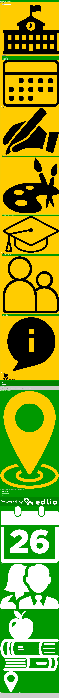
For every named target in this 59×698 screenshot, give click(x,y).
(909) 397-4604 (15, 489)
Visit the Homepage (3, 389)
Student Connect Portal (7, 254)
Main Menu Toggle (3, 2)
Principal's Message (7, 57)
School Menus (6, 315)
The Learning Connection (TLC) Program (10, 215)
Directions (19, 692)
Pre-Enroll (5, 156)
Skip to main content (3, 0)
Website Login (6, 59)
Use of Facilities (6, 58)
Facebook (2, 381)
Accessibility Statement (5, 493)
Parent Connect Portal (7, 314)
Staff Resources (4, 494)
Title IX (3, 495)
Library (5, 255)
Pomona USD (4, 384)
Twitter (2, 382)
